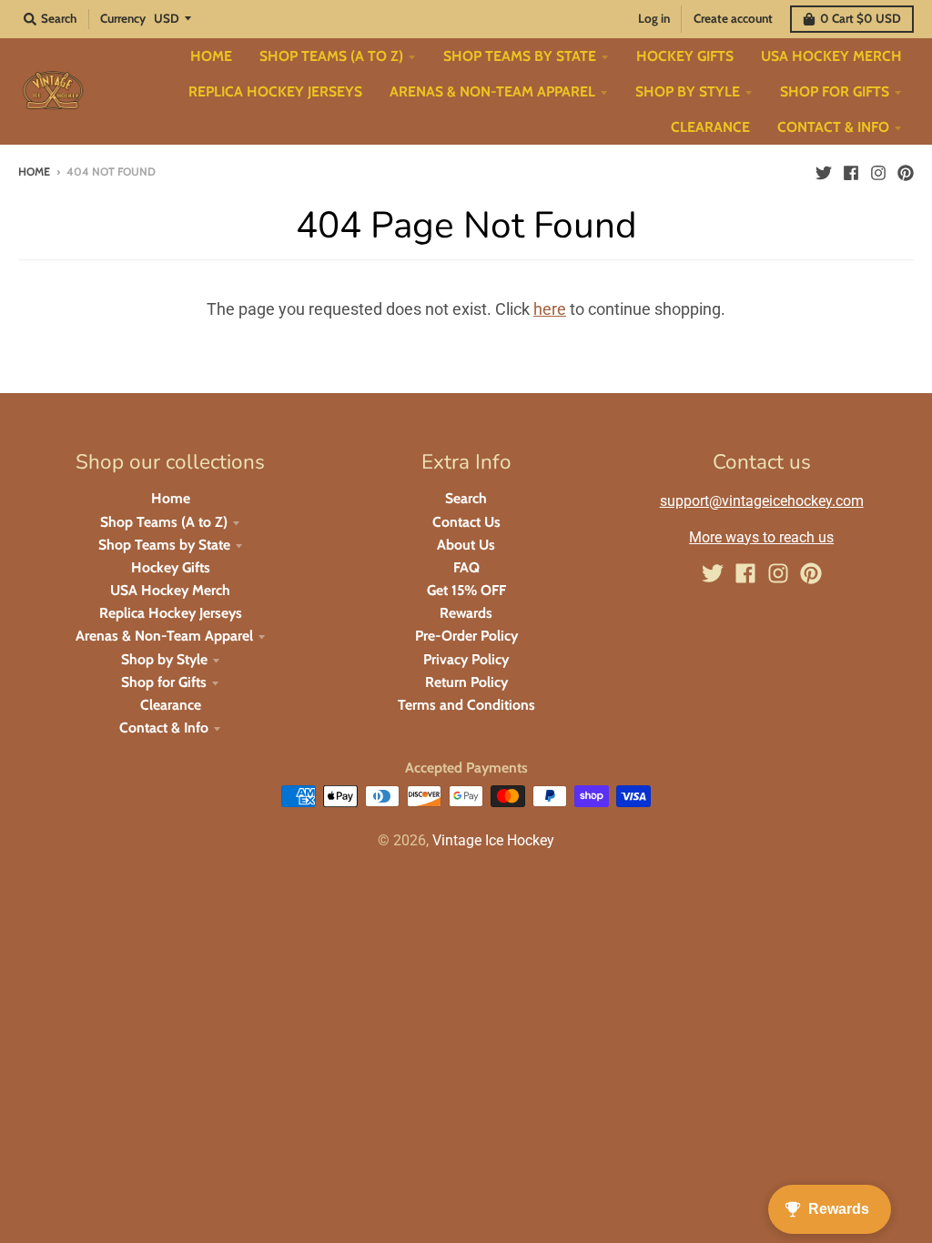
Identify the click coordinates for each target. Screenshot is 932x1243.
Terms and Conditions (466, 704)
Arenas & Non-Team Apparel (164, 635)
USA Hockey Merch (170, 590)
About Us (466, 544)
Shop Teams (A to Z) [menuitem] (331, 56)
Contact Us (466, 522)
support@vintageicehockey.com (762, 501)
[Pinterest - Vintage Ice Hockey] (905, 171)
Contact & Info (163, 727)
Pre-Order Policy (466, 635)
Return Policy (466, 682)
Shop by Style (164, 659)
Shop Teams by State (164, 544)
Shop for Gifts (164, 682)
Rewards (466, 613)
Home (34, 171)
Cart (860, 18)
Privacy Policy (466, 659)
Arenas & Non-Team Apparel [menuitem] (492, 91)
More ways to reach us (761, 537)
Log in (654, 18)
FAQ (466, 567)
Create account (733, 18)
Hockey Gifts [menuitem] (685, 56)
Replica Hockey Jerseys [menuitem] (275, 91)
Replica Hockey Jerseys (170, 613)
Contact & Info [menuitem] (833, 127)
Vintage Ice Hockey (493, 840)
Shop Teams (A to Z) (164, 522)
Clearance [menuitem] (710, 127)
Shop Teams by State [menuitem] (519, 56)
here (549, 308)
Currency (123, 18)
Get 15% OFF (466, 590)
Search (466, 498)
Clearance (170, 704)
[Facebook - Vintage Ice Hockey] (851, 171)
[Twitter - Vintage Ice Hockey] (824, 171)
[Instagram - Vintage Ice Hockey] (878, 171)
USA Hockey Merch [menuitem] (831, 56)
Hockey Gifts (170, 567)
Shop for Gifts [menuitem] (834, 91)
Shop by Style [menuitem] (687, 91)
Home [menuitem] (211, 56)
